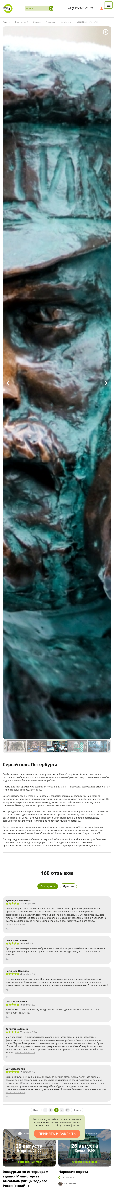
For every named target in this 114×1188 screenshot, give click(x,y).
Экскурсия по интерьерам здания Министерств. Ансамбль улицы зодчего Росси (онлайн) (25, 1178)
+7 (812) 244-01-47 (80, 8)
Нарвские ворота (73, 1171)
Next (106, 383)
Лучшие (68, 886)
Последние (47, 886)
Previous (7, 383)
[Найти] (51, 8)
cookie (62, 1119)
